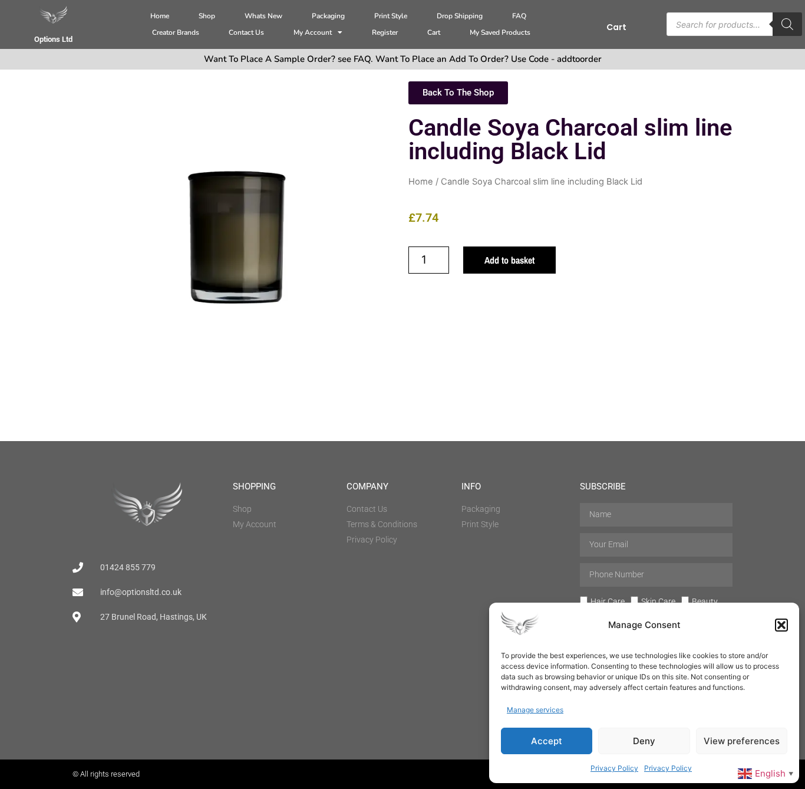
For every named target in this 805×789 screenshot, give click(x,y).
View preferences (742, 741)
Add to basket (509, 260)
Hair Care (607, 601)
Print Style (390, 16)
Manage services (535, 709)
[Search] (787, 24)
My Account (312, 32)
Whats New (263, 16)
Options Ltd (53, 39)
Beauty (705, 601)
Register (385, 32)
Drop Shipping (460, 16)
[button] (781, 625)
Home (159, 16)
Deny (644, 741)
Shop (207, 16)
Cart (433, 32)
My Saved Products (500, 32)
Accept (546, 741)
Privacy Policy (614, 768)
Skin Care (658, 601)
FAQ (519, 16)
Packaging (328, 16)
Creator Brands (175, 32)
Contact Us (246, 32)
